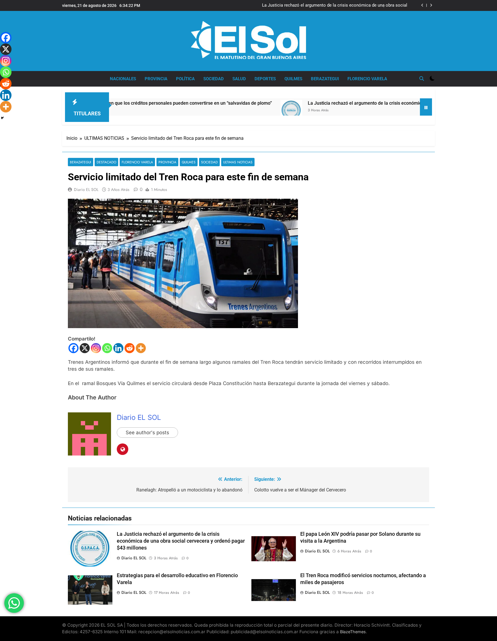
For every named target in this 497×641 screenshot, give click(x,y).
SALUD (239, 78)
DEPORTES (265, 78)
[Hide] (2, 118)
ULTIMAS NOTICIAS (238, 162)
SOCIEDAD (213, 78)
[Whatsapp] (107, 348)
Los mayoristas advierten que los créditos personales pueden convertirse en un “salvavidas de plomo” (134, 103)
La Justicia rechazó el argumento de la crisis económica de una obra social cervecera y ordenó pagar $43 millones (334, 5)
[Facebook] (73, 348)
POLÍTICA (185, 78)
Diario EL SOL (86, 189)
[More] (141, 348)
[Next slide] (431, 5)
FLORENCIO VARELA (367, 78)
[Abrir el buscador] (421, 78)
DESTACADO (106, 162)
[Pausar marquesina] (426, 107)
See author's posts (147, 432)
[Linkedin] (118, 348)
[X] (85, 348)
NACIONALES (123, 78)
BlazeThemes (353, 631)
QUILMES (293, 78)
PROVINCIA (156, 78)
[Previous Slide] (422, 5)
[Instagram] (96, 348)
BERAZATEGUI (325, 78)
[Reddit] (130, 348)
